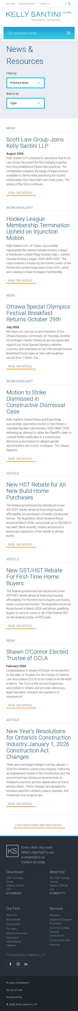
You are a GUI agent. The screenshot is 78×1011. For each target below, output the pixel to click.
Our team (11, 928)
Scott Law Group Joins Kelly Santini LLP (35, 142)
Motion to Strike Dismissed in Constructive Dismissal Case (35, 402)
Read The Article (20, 192)
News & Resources (27, 4)
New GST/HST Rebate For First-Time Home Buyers (34, 576)
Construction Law (60, 940)
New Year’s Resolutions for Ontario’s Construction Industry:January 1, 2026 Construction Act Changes (38, 744)
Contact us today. (33, 862)
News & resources (16, 933)
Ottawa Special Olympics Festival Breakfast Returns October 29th (38, 313)
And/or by (12, 93)
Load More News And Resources (38, 825)
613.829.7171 (57, 893)
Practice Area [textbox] (19, 83)
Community (13, 924)
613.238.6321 (14, 893)
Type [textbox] (13, 103)
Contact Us (44, 4)
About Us (11, 915)
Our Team (11, 4)
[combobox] (25, 82)
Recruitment (13, 919)
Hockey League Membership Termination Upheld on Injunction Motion (38, 228)
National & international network (13, 941)
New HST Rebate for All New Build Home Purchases (36, 491)
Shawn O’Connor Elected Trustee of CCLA (37, 655)
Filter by (11, 73)
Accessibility (14, 997)
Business (55, 915)
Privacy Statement (17, 982)
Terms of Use (14, 990)
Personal (55, 944)
